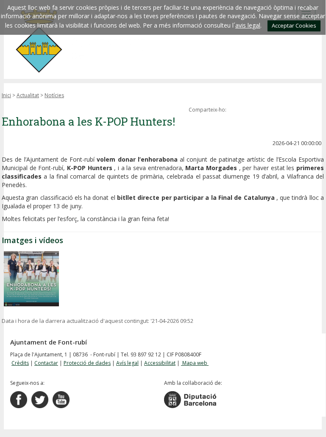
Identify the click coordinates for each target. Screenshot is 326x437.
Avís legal (127, 363)
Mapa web (195, 363)
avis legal (247, 25)
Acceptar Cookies (294, 25)
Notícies (54, 95)
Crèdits (20, 363)
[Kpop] (31, 278)
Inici (6, 95)
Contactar (46, 363)
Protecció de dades (87, 363)
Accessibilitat (160, 363)
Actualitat (28, 95)
